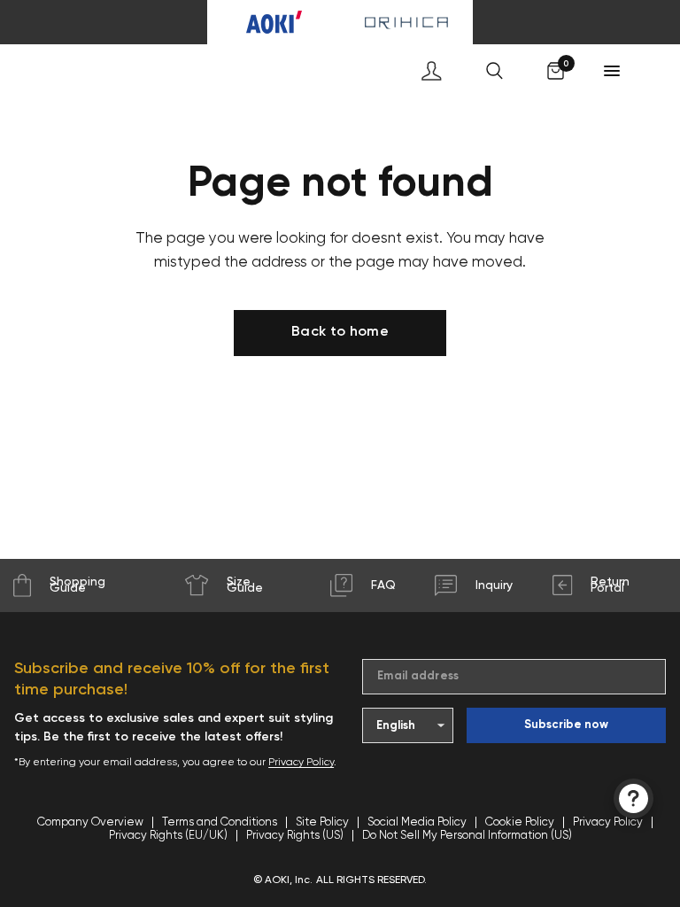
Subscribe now (566, 725)
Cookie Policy (519, 822)
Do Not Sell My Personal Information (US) (467, 835)
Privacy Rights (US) (295, 835)
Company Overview (90, 822)
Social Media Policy (417, 822)
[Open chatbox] (633, 798)
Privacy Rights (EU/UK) (168, 835)
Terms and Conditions (219, 822)
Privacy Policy (301, 762)
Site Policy (322, 822)
